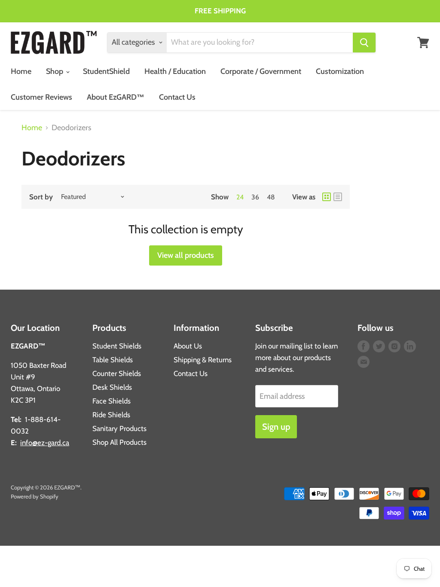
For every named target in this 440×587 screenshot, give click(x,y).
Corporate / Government (260, 71)
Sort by (41, 197)
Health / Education (175, 71)
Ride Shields (111, 414)
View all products (185, 255)
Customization (340, 71)
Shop (55, 71)
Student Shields (116, 346)
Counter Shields (116, 373)
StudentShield (106, 71)
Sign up (276, 426)
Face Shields (111, 401)
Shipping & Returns (203, 359)
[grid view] (326, 197)
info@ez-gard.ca (44, 442)
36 (255, 197)
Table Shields (112, 359)
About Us (188, 346)
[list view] (337, 197)
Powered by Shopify (34, 496)
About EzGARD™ (115, 97)
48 (271, 197)
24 (240, 197)
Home (21, 71)
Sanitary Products (119, 428)
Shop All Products (119, 442)
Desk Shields (112, 387)
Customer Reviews (41, 97)
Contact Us (177, 97)
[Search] (364, 42)
